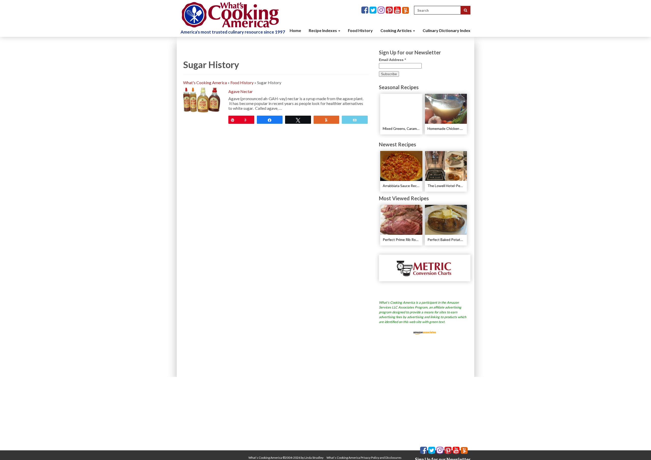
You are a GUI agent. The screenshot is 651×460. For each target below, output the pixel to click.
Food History (360, 30)
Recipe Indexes (323, 30)
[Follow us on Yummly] (405, 10)
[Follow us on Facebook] (365, 10)
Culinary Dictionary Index (446, 30)
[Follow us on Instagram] (382, 10)
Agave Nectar (240, 91)
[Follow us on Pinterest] (390, 10)
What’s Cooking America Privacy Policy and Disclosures (364, 457)
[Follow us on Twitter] (373, 10)
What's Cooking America (205, 82)
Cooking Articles (396, 30)
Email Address (392, 60)
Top (638, 447)
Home (295, 30)
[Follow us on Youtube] (398, 10)
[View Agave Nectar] (201, 99)
